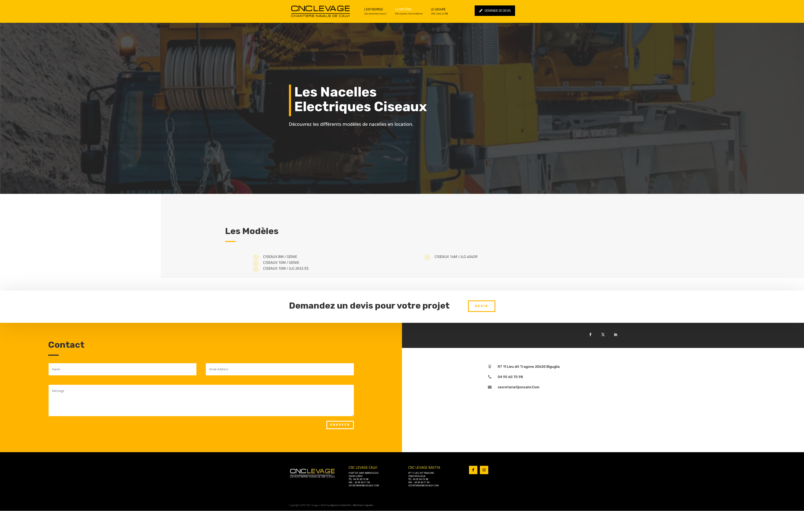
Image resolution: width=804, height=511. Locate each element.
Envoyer (340, 425)
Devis (481, 306)
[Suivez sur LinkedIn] (615, 334)
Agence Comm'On (340, 505)
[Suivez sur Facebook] (590, 334)
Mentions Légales (363, 505)
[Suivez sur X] (603, 334)
